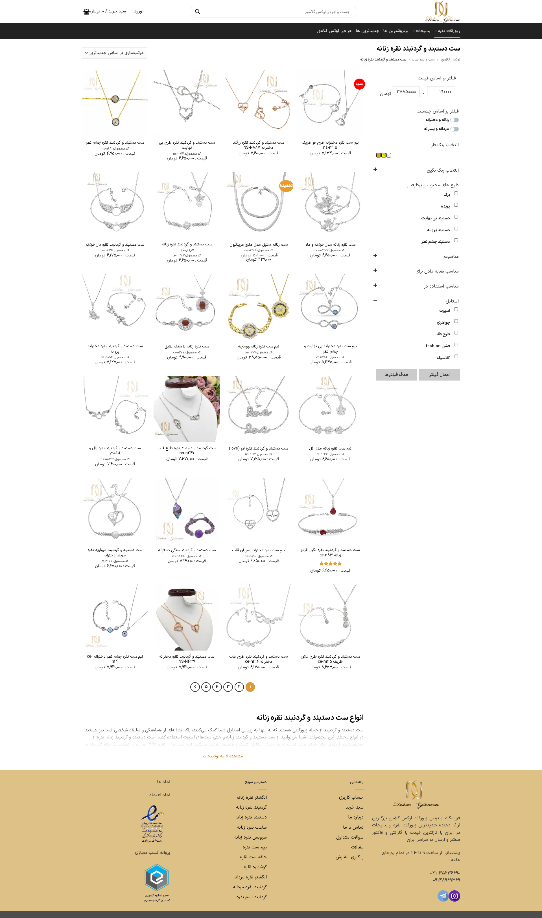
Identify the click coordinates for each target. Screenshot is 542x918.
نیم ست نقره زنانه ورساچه (258, 346)
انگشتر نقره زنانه (252, 797)
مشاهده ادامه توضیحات (223, 756)
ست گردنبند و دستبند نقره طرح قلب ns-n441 (187, 451)
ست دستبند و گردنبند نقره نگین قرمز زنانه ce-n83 (330, 553)
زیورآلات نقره (449, 31)
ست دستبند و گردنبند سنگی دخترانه (187, 550)
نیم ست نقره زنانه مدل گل (330, 448)
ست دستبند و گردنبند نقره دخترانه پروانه (115, 349)
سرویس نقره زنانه (250, 837)
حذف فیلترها (396, 374)
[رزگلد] (378, 155)
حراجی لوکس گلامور (334, 31)
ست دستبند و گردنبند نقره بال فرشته (115, 244)
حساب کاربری (351, 797)
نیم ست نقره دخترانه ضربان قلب (258, 550)
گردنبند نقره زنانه (251, 807)
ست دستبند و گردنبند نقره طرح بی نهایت (187, 145)
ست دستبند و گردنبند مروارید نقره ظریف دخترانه (115, 553)
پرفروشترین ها (395, 31)
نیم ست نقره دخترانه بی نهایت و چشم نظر (330, 349)
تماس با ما (353, 827)
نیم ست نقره (255, 847)
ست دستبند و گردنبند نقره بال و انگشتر (115, 451)
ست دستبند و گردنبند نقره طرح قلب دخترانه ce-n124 (258, 659)
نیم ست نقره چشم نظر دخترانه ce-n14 (115, 659)
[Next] (195, 687)
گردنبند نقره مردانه (249, 887)
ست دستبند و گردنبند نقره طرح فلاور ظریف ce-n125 (330, 659)
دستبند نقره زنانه (251, 817)
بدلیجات (423, 31)
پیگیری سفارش (350, 857)
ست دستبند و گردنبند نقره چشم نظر (115, 142)
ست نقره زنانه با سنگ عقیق (187, 346)
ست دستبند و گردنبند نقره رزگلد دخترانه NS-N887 (258, 145)
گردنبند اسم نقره (252, 897)
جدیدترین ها (367, 31)
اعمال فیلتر (439, 374)
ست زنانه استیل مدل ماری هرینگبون (259, 244)
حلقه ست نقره (253, 857)
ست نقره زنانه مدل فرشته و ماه (330, 244)
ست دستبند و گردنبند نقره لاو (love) (258, 448)
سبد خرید (355, 807)
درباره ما (356, 817)
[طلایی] (383, 155)
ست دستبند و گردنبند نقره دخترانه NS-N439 (186, 659)
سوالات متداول (349, 837)
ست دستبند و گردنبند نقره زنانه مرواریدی (187, 247)
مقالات (357, 847)
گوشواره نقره (254, 867)
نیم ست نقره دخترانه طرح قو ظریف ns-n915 (330, 145)
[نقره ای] (388, 155)
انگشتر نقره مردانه (250, 877)
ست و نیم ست (423, 59)
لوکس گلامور (450, 59)
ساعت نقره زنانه (252, 827)
